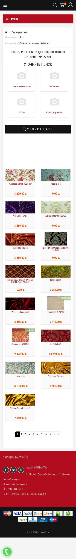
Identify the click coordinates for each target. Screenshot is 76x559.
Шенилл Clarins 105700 (55, 216)
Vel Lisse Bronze (55, 376)
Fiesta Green (55, 280)
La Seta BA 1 (55, 344)
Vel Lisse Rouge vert (20, 312)
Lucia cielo (20, 376)
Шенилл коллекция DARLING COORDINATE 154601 (20, 281)
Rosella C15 (56, 184)
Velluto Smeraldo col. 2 (20, 408)
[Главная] (6, 32)
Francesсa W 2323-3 (56, 312)
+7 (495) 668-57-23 (14, 489)
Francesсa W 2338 (20, 344)
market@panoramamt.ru (17, 484)
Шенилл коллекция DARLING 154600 (56, 249)
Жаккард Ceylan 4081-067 (20, 184)
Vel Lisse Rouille (20, 248)
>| (58, 434)
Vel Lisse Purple (20, 216)
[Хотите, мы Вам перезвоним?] (7, 552)
